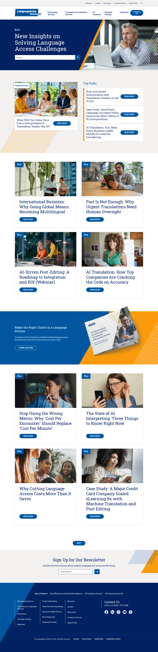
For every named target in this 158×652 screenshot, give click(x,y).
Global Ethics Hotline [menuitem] (113, 639)
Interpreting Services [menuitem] (53, 13)
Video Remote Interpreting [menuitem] (52, 607)
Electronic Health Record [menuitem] (51, 612)
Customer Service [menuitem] (120, 3)
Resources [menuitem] (107, 3)
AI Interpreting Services (114, 594)
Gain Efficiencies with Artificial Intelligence (66, 594)
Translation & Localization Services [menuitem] (76, 13)
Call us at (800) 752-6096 (116, 605)
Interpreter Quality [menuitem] (49, 622)
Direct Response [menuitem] (48, 617)
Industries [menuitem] (124, 12)
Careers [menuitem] (98, 3)
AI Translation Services (94, 594)
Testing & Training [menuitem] (108, 13)
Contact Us (136, 12)
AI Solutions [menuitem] (97, 13)
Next (79, 543)
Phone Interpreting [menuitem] (49, 601)
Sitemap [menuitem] (76, 639)
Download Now (26, 348)
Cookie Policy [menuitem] (98, 639)
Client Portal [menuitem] (133, 3)
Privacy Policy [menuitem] (86, 639)
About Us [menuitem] (89, 3)
